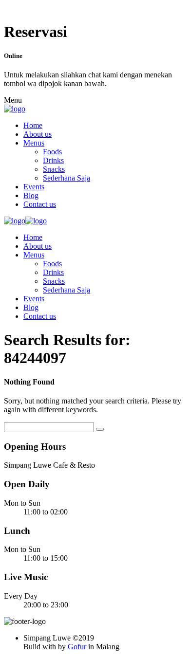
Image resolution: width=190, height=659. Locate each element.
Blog (30, 195)
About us (37, 134)
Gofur (77, 646)
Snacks (54, 169)
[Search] (100, 429)
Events (33, 187)
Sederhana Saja (66, 178)
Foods (52, 151)
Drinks (53, 160)
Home (32, 125)
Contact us (39, 204)
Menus (33, 143)
